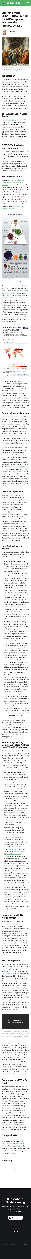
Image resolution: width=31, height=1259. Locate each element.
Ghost (25, 1244)
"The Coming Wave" (8, 974)
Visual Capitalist (20, 281)
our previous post (9, 120)
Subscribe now (17, 1218)
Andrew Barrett (13, 31)
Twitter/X (9, 1144)
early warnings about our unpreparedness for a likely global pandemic (13, 182)
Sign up (15, 1231)
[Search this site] (25, 2)
